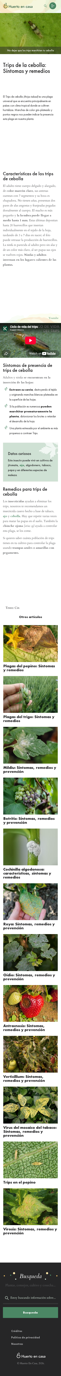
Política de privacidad (25, 1337)
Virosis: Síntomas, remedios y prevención (30, 1231)
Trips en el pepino (19, 1182)
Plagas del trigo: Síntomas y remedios (28, 718)
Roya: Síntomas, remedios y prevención (29, 925)
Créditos (16, 1331)
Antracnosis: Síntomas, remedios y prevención (24, 1027)
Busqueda (30, 1312)
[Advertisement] (30, 85)
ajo (22, 465)
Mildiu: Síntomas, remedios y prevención (29, 769)
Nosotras (17, 1344)
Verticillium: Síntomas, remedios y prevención (24, 1078)
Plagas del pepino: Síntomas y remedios (29, 667)
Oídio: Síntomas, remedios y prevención (29, 976)
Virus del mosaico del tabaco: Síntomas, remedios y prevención (30, 1131)
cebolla (15, 516)
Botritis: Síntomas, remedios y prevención (29, 820)
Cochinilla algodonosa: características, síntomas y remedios (27, 873)
